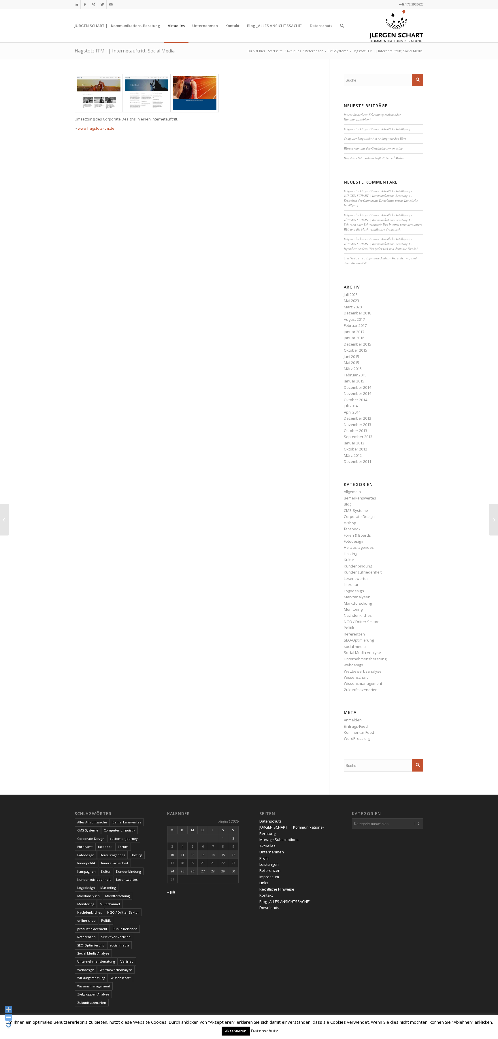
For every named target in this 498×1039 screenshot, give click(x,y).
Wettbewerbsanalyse (363, 671)
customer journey (124, 838)
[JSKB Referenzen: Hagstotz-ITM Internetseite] (99, 93)
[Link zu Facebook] (85, 4)
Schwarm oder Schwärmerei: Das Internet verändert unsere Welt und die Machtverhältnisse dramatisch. (383, 226)
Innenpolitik (86, 863)
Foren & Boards (357, 535)
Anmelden (353, 720)
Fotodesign (353, 541)
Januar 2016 (354, 337)
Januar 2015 (354, 381)
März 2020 (353, 307)
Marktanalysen (357, 596)
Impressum (269, 876)
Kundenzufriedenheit (363, 572)
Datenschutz (270, 821)
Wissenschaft (356, 677)
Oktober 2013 (355, 430)
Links (263, 882)
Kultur (349, 559)
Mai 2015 (351, 362)
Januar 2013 (354, 443)
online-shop (86, 920)
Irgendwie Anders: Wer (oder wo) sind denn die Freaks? (381, 248)
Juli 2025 (351, 294)
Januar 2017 (354, 331)
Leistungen (269, 864)
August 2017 (354, 319)
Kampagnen (86, 871)
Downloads (269, 907)
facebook (352, 528)
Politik (349, 627)
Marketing (108, 887)
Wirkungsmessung (91, 978)
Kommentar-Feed (359, 732)
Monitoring (353, 609)
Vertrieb (126, 961)
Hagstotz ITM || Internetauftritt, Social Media (125, 51)
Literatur (351, 584)
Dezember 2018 (357, 313)
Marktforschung (358, 603)
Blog (347, 504)
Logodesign (354, 590)
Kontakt (266, 895)
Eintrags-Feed (356, 726)
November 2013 (357, 424)
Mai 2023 (351, 300)
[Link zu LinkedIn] (76, 4)
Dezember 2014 (357, 387)
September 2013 (358, 436)
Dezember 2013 (357, 418)
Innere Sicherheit (114, 863)
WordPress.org (357, 738)
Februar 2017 (355, 325)
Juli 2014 (351, 405)
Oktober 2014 (355, 399)
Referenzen (354, 634)
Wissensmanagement (363, 683)
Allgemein (352, 491)
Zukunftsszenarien (361, 689)
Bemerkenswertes (360, 498)
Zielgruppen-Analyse (93, 994)
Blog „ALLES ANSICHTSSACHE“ (284, 901)
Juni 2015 (351, 356)
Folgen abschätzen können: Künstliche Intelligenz (377, 129)
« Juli (171, 892)
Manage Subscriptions (279, 839)
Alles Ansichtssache (92, 822)
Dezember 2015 (357, 344)
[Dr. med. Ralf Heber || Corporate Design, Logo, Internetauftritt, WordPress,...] (4, 519)
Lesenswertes (356, 578)
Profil (264, 858)
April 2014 (352, 412)
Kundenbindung (358, 566)
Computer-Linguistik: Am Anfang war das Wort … (377, 138)
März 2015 (353, 368)
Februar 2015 (355, 375)
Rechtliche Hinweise (276, 889)
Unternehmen (271, 852)
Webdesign (85, 970)
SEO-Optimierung (359, 640)
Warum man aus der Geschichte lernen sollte (373, 148)
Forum (123, 846)
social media (355, 646)
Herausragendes (359, 547)
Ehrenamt (85, 846)
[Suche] (342, 25)
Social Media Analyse (362, 652)
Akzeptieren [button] (235, 1031)
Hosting (350, 553)
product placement (92, 929)
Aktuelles (267, 845)
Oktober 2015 (355, 350)
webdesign (353, 664)
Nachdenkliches (358, 615)
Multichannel (110, 904)
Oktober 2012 (355, 449)
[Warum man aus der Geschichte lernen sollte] (493, 519)
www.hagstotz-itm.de (96, 128)
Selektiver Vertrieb (116, 937)
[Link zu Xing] (93, 4)
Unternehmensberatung (365, 658)
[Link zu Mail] (111, 4)
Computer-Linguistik (119, 830)
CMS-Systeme (356, 510)
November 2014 (357, 393)
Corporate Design (359, 516)
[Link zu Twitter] (102, 4)
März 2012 (353, 455)
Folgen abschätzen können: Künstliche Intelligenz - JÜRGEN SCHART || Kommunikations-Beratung (378, 193)
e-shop (350, 522)
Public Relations (125, 929)
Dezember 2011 (357, 461)
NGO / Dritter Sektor (361, 621)
